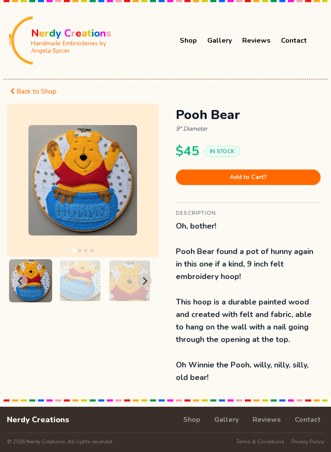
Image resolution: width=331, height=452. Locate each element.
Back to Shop (35, 91)
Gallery (219, 40)
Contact (294, 40)
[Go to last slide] (21, 281)
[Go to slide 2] (79, 250)
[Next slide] (145, 281)
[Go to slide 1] (73, 250)
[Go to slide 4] (92, 250)
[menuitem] (30, 280)
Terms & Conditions (260, 441)
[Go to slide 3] (85, 250)
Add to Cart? (248, 177)
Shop (188, 40)
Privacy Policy (307, 441)
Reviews (256, 40)
